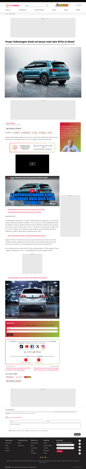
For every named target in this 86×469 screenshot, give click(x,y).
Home (6, 13)
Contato (7, 448)
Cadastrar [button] (10, 334)
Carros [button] (7, 10)
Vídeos (32, 450)
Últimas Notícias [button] (39, 10)
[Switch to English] (43, 457)
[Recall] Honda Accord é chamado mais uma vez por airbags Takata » (46, 369)
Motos (32, 445)
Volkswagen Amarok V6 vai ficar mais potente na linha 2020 (26, 209)
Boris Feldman (11, 123)
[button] (47, 5)
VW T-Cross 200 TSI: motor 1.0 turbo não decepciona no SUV (26, 235)
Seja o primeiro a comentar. (13, 128)
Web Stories (46, 450)
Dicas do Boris (12, 13)
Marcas (19, 443)
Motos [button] (66, 10)
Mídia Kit (7, 450)
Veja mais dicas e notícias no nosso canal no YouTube (24, 212)
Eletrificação (33, 453)
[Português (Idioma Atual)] (40, 457)
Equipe (6, 445)
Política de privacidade (77, 467)
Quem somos (8, 443)
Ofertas (45, 453)
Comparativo (21, 445)
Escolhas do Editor (48, 445)
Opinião (45, 443)
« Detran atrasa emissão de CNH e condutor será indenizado (18, 369)
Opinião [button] (78, 10)
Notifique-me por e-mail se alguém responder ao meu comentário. (29, 430)
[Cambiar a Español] (45, 457)
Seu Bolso (46, 448)
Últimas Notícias (10, 377)
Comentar (77, 434)
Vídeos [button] (54, 10)
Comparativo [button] (22, 10)
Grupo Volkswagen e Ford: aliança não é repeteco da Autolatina (27, 277)
